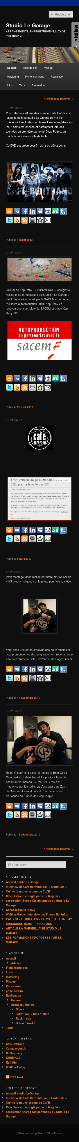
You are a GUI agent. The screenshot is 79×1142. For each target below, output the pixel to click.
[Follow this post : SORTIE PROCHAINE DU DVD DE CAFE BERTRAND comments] (24, 222)
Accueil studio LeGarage (22, 882)
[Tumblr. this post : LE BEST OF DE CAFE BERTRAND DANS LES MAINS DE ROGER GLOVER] (63, 808)
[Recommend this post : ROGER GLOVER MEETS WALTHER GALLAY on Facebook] (24, 671)
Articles (16, 963)
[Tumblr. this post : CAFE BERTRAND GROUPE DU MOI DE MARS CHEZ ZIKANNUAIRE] (63, 532)
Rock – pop (23, 1018)
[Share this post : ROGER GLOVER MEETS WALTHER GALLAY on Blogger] (9, 671)
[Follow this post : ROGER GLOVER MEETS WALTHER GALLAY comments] (24, 680)
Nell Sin (11, 1062)
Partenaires (39, 85)
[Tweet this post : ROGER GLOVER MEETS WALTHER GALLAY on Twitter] (9, 680)
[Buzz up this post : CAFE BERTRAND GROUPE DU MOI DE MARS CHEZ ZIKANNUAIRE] (17, 541)
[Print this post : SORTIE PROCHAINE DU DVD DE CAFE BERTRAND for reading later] (32, 222)
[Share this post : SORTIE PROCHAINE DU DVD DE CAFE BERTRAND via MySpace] (40, 214)
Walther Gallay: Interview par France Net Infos (37, 914)
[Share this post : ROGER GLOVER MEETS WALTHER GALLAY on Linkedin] (32, 671)
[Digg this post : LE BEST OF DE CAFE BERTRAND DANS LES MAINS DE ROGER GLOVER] (17, 808)
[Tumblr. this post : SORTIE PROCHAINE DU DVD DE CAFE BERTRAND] (63, 214)
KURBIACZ (13, 1057)
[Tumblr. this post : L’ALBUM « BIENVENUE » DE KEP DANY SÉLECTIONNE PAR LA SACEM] (63, 381)
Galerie (16, 1000)
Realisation (57, 76)
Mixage (48, 67)
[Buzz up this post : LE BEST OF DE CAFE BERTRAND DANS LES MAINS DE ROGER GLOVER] (17, 817)
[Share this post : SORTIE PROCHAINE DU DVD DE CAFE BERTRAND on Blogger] (9, 214)
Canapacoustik (16, 1048)
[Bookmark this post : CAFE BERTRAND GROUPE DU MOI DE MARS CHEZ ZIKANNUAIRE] (40, 541)
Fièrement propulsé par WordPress (39, 1133)
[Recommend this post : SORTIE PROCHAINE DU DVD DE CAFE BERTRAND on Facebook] (24, 214)
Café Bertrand (15, 1044)
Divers (20, 1009)
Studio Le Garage (28, 25)
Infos (10, 85)
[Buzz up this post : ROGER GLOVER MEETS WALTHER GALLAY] (17, 680)
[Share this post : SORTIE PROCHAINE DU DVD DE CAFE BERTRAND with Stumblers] (55, 214)
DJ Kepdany (14, 1053)
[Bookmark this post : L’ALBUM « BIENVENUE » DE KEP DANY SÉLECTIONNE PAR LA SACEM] (40, 390)
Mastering (13, 76)
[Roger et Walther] (39, 616)
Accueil (11, 68)
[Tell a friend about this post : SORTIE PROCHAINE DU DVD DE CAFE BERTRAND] (47, 222)
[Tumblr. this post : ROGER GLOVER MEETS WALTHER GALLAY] (63, 671)
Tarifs (22, 85)
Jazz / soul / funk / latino (32, 1014)
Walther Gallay (16, 1067)
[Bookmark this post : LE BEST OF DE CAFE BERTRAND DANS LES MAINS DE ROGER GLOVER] (40, 817)
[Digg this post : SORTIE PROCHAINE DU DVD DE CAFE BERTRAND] (17, 214)
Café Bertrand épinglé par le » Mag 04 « (33, 896)
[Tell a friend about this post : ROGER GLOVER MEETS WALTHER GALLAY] (47, 680)
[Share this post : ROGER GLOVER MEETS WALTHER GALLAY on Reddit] (47, 671)
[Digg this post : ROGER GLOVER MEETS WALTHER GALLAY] (17, 671)
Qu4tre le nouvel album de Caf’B (28, 891)
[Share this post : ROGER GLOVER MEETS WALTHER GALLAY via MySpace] (40, 671)
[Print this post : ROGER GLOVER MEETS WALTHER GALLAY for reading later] (32, 680)
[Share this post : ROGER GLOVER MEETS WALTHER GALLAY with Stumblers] (55, 671)
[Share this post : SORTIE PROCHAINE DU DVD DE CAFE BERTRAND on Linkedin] (32, 214)
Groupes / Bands (22, 1004)
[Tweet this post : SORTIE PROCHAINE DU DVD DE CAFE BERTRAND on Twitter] (9, 222)
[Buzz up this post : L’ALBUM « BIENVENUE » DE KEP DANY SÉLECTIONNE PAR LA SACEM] (17, 390)
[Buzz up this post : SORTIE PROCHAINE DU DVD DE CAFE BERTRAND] (17, 222)
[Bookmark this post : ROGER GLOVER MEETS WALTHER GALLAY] (40, 680)
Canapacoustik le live (20, 910)
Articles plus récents (58, 99)
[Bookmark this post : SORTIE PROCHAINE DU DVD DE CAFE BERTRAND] (40, 222)
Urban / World (25, 1023)
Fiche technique (34, 76)
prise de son (30, 67)
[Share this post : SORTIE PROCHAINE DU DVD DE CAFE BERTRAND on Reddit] (47, 214)
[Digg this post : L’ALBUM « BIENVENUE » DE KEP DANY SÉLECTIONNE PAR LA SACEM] (17, 381)
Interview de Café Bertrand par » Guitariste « (37, 887)
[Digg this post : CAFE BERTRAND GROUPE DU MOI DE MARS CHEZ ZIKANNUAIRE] (17, 532)
